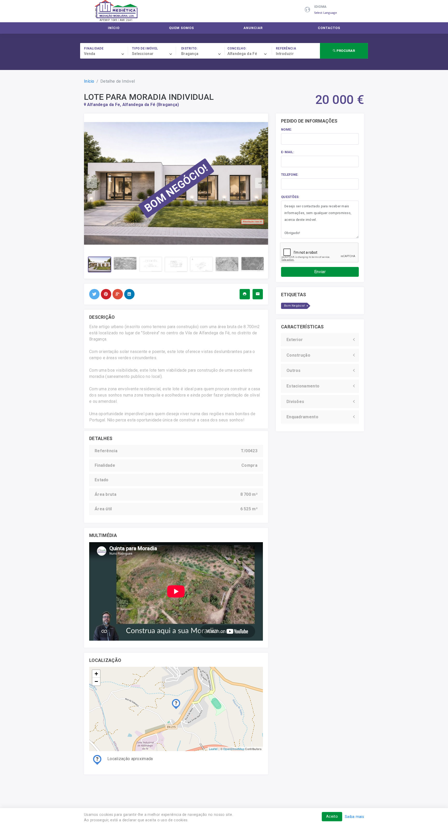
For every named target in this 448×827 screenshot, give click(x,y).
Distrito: (189, 48)
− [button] (96, 681)
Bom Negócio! (294, 305)
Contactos (329, 28)
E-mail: (287, 152)
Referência (286, 48)
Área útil (103, 508)
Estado (102, 479)
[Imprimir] (245, 294)
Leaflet (213, 749)
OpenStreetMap (233, 749)
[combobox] (106, 54)
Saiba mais (354, 817)
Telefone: (290, 174)
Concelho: (237, 48)
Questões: (290, 197)
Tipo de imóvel (145, 48)
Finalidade (93, 48)
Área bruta (105, 494)
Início (114, 28)
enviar (320, 271)
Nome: (286, 129)
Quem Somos (181, 28)
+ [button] (96, 673)
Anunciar (253, 28)
